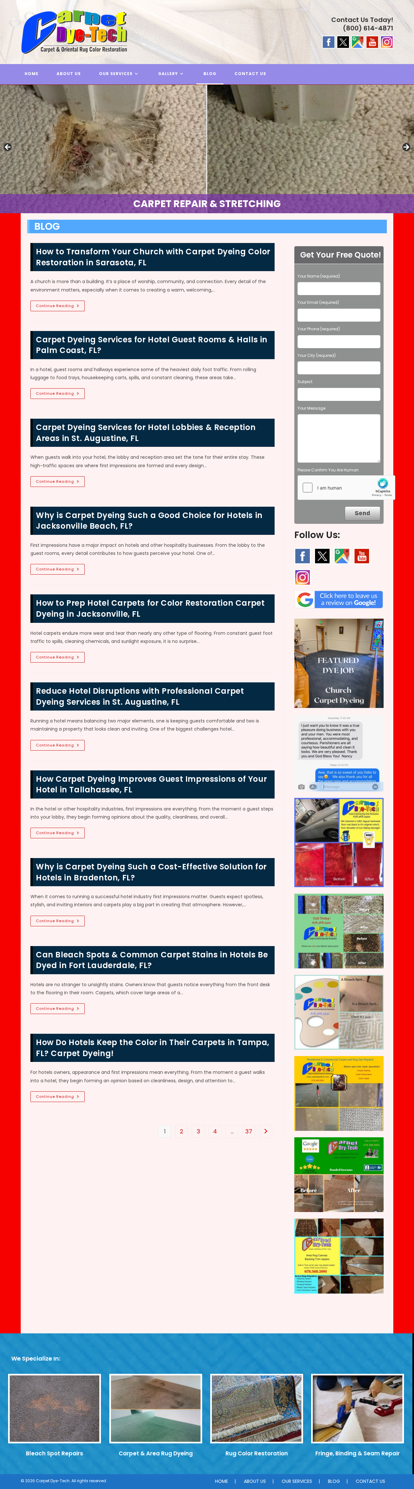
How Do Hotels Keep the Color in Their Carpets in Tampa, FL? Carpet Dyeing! (152, 1048)
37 (248, 1131)
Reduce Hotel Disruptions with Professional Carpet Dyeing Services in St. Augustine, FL (140, 696)
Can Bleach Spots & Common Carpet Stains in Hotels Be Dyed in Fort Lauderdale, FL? (152, 960)
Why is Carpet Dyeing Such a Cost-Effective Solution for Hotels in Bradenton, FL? (151, 872)
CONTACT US (370, 1481)
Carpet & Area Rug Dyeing (156, 1453)
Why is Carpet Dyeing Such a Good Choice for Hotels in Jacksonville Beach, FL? (149, 521)
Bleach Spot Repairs (54, 1453)
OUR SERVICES (297, 1481)
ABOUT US (255, 1481)
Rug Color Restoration (256, 1453)
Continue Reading (60, 307)
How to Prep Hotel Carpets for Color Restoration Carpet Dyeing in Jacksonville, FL (150, 608)
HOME (221, 1481)
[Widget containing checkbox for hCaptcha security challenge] (346, 487)
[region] (207, 149)
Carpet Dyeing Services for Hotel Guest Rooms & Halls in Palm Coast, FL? (151, 345)
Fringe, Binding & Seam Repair (357, 1453)
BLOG (334, 1481)
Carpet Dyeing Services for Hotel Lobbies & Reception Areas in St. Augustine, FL (146, 433)
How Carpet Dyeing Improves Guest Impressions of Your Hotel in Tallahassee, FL (151, 784)
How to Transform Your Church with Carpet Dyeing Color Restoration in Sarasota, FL (153, 257)
